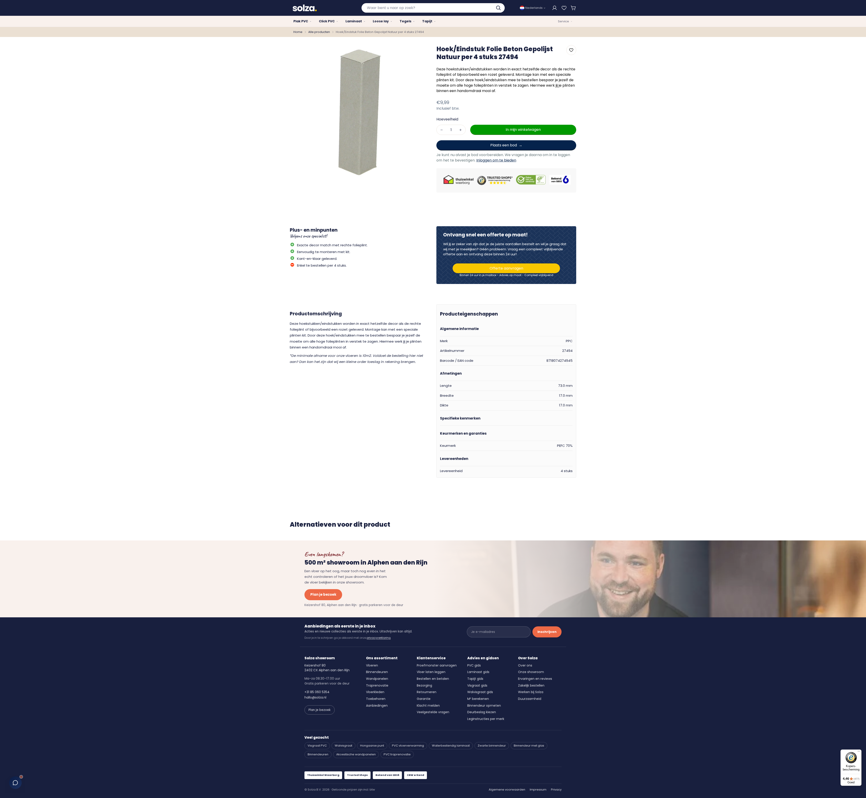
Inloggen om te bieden (496, 160)
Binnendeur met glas (529, 745)
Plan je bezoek (323, 594)
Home (297, 32)
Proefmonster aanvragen (437, 665)
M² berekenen (478, 699)
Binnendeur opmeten (484, 705)
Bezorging (424, 685)
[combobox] (433, 8)
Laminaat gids (478, 672)
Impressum (538, 789)
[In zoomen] (420, 52)
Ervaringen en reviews (535, 678)
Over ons (525, 665)
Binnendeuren (377, 672)
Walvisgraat (343, 745)
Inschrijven (547, 632)
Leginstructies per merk (485, 719)
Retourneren (426, 692)
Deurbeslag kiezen (481, 712)
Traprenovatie (377, 685)
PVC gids (474, 665)
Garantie (424, 699)
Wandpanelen (377, 678)
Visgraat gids (477, 685)
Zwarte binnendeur (492, 745)
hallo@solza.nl (315, 697)
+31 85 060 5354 (316, 692)
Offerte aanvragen (506, 268)
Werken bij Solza (530, 692)
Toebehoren (375, 699)
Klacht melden (428, 705)
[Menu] (858, 752)
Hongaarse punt (372, 745)
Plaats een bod (503, 145)
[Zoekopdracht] (499, 8)
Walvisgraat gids (480, 692)
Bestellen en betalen (433, 678)
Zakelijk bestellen (531, 685)
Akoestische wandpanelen (356, 754)
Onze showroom (531, 672)
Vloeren (372, 665)
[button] (573, 8)
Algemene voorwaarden (507, 789)
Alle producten (319, 32)
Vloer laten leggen (431, 672)
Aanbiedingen (377, 705)
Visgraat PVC (317, 745)
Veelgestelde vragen (433, 712)
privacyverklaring (379, 638)
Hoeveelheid (447, 119)
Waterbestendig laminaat (451, 745)
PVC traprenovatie (397, 754)
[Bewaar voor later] (564, 8)
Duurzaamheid (529, 699)
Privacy (556, 789)
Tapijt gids (475, 678)
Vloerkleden (375, 692)
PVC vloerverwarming (408, 745)
